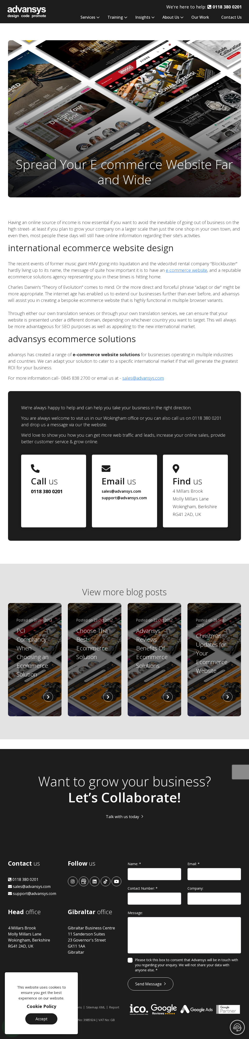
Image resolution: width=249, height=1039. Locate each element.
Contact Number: (143, 888)
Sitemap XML (95, 1007)
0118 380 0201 (47, 491)
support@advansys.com (124, 497)
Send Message (148, 984)
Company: (195, 888)
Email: (193, 864)
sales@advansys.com (143, 378)
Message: (135, 912)
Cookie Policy (41, 1006)
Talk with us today (122, 816)
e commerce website (186, 270)
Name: (134, 864)
